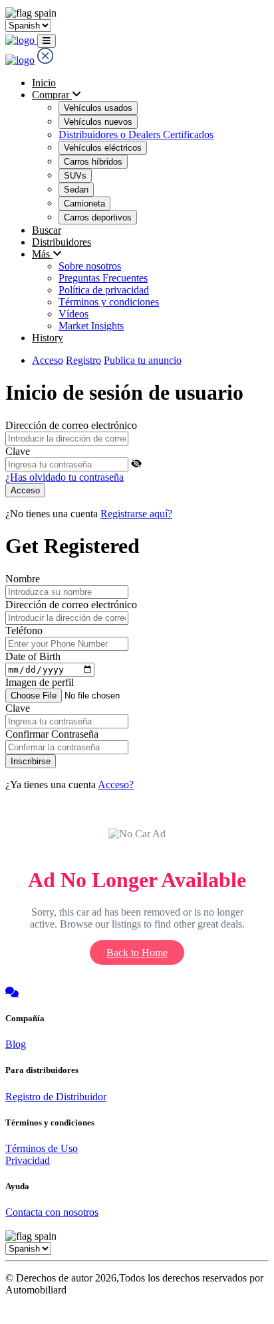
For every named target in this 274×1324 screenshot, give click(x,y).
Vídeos (73, 313)
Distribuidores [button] (61, 242)
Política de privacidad (104, 289)
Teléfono (24, 630)
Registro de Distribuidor (55, 1096)
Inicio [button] (44, 82)
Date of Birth (33, 656)
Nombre (22, 578)
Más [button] (42, 254)
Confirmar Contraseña (51, 734)
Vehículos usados (98, 108)
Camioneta (84, 203)
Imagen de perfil (39, 682)
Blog (15, 1044)
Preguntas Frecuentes (103, 278)
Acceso (47, 360)
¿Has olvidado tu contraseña (64, 477)
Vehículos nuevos (98, 122)
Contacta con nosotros (51, 1212)
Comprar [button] (52, 94)
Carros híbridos (93, 162)
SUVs (75, 176)
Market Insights (91, 325)
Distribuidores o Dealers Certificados (136, 134)
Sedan (76, 190)
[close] (45, 60)
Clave (17, 451)
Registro (83, 360)
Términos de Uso (41, 1148)
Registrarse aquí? (136, 513)
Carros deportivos (98, 217)
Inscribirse (31, 761)
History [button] (47, 337)
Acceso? (116, 784)
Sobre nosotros (90, 266)
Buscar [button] (46, 230)
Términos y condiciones (109, 301)
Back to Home (137, 952)
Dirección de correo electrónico (71, 425)
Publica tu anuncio (143, 360)
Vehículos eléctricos (103, 148)
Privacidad (27, 1160)
